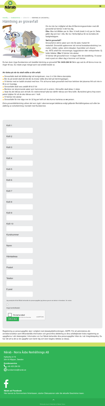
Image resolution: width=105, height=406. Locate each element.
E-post (9, 289)
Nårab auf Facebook (13, 390)
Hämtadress (11, 256)
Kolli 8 (9, 201)
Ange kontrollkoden (13, 308)
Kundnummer (12, 234)
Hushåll (6, 18)
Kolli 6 (9, 179)
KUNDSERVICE (15, 18)
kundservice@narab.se (16, 369)
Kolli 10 (9, 223)
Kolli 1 (9, 125)
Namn (9, 245)
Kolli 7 (9, 190)
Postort (9, 267)
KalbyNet (53, 404)
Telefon (9, 278)
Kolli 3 (9, 147)
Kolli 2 (9, 136)
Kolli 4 (9, 158)
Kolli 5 (9, 169)
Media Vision (61, 404)
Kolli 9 (9, 212)
